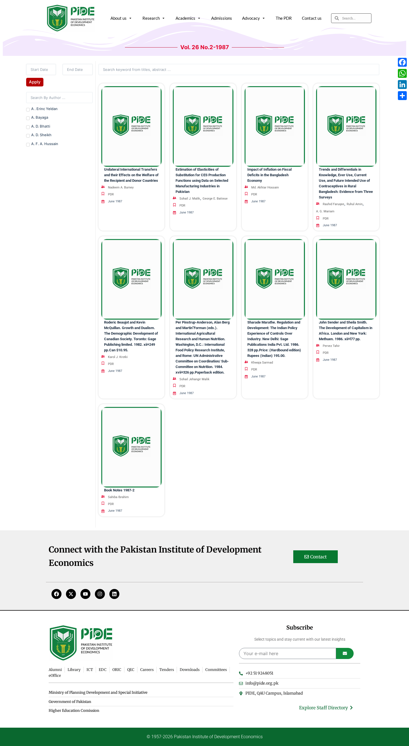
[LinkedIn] (402, 84)
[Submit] (345, 653)
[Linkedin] (114, 594)
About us (118, 18)
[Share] (402, 95)
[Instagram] (100, 594)
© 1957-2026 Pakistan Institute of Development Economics (205, 736)
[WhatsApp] (402, 73)
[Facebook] (56, 594)
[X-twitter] (71, 594)
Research (151, 18)
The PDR (284, 18)
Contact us (312, 18)
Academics (185, 18)
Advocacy (251, 18)
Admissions (221, 18)
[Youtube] (85, 594)
